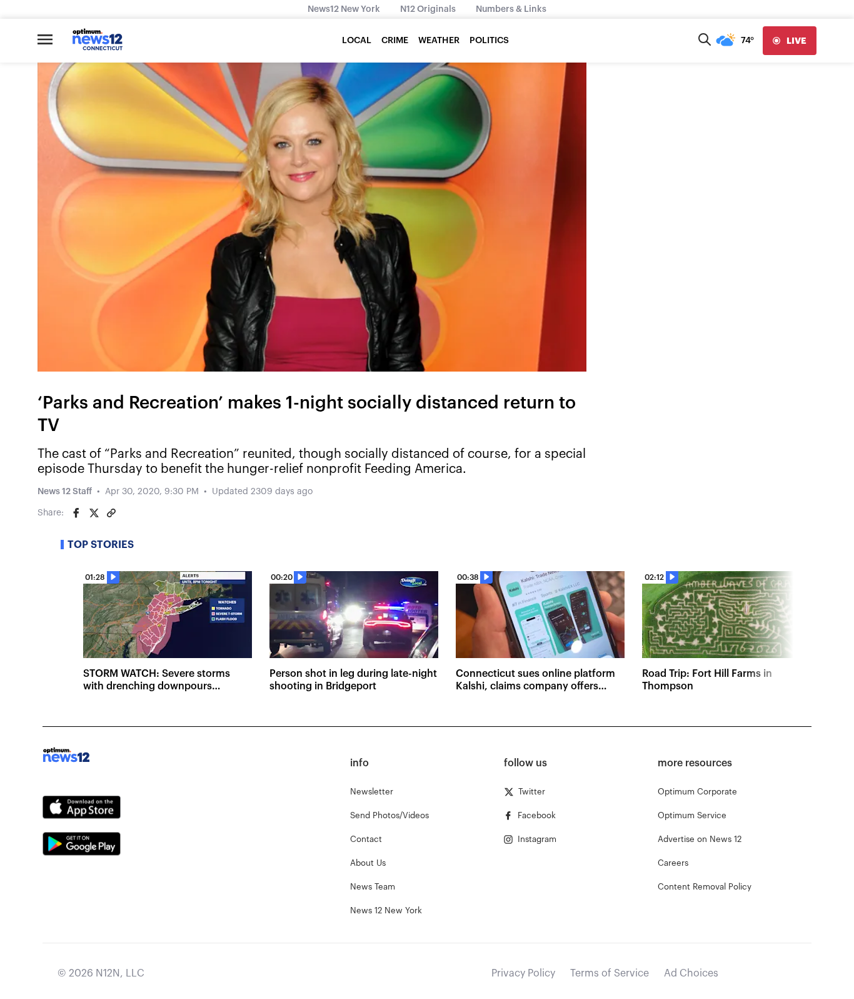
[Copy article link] (111, 513)
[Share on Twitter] (94, 513)
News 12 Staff (65, 491)
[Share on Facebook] (76, 513)
